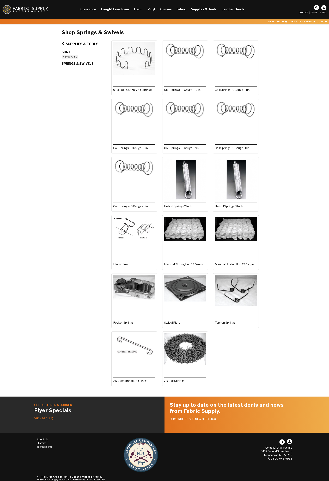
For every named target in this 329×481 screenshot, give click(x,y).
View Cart (276, 21)
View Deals (42, 418)
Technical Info (45, 446)
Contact (303, 12)
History (41, 443)
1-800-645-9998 (281, 458)
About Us (42, 439)
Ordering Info (318, 12)
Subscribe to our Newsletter (192, 419)
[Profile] (323, 7)
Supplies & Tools (81, 44)
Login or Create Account (307, 21)
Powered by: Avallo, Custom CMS (89, 479)
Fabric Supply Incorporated (58, 479)
